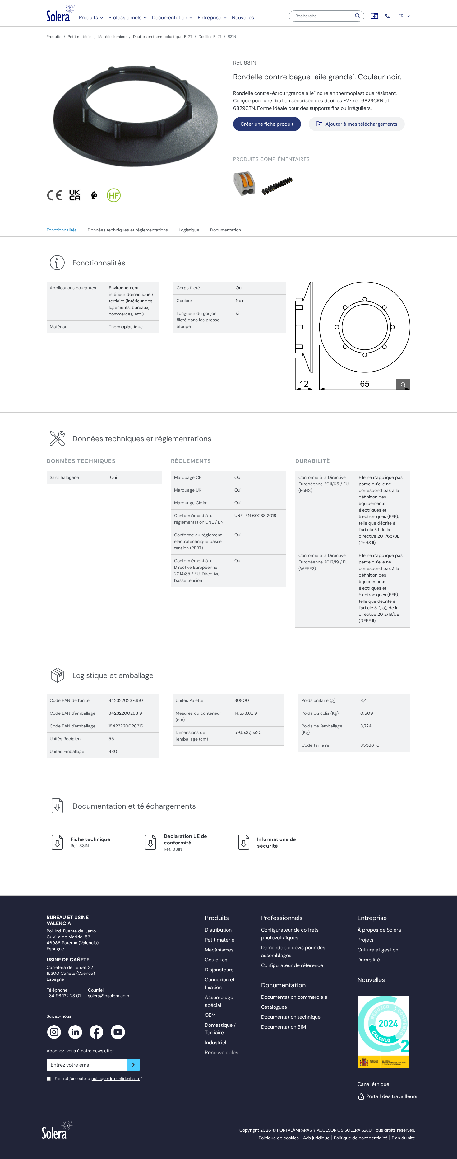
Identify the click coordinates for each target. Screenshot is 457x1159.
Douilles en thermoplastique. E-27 (162, 36)
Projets (365, 940)
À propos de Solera (379, 930)
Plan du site (403, 1138)
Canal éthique (373, 1084)
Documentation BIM (283, 1027)
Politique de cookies (279, 1138)
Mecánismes (219, 949)
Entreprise (209, 17)
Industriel (215, 1042)
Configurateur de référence (292, 965)
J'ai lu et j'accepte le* (98, 1078)
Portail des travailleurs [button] (388, 1096)
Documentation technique (291, 1017)
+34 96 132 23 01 (64, 995)
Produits (88, 17)
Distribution (218, 930)
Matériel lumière (112, 36)
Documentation (169, 17)
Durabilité (369, 959)
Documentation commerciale (294, 997)
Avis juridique (316, 1138)
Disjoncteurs (219, 969)
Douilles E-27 (210, 36)
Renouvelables (221, 1052)
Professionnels (124, 17)
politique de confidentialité (115, 1078)
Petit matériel (80, 36)
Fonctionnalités (62, 230)
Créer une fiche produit (267, 124)
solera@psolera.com (108, 995)
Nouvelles (243, 17)
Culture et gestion (378, 949)
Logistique (189, 230)
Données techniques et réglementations (128, 230)
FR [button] (401, 16)
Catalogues (274, 1007)
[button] (388, 16)
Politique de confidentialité (360, 1138)
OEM (210, 1015)
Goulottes (216, 959)
